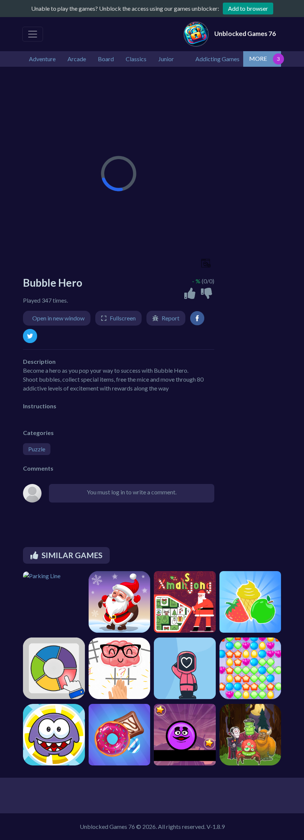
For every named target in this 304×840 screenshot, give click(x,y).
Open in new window (58, 318)
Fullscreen (123, 318)
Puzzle (36, 448)
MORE (258, 58)
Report (170, 318)
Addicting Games (217, 58)
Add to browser (248, 8)
